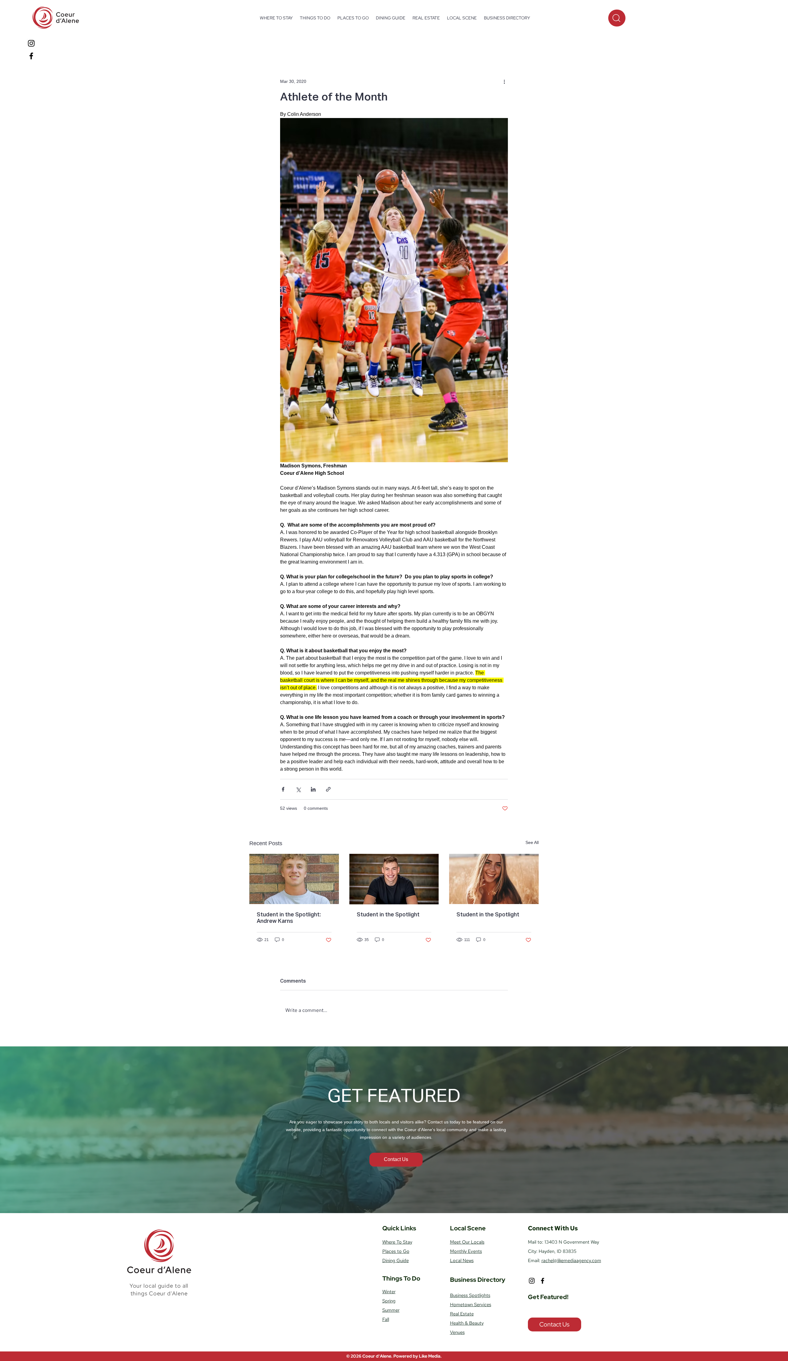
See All (532, 842)
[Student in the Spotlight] (394, 879)
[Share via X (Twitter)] (298, 789)
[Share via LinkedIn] (313, 789)
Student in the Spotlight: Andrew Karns (289, 918)
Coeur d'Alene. (377, 1356)
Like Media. (430, 1356)
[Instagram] (31, 43)
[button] (315, 18)
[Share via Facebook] (283, 789)
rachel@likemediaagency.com (571, 1260)
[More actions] (504, 81)
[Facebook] (31, 55)
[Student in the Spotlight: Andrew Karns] (294, 879)
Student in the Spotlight (388, 915)
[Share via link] (328, 789)
